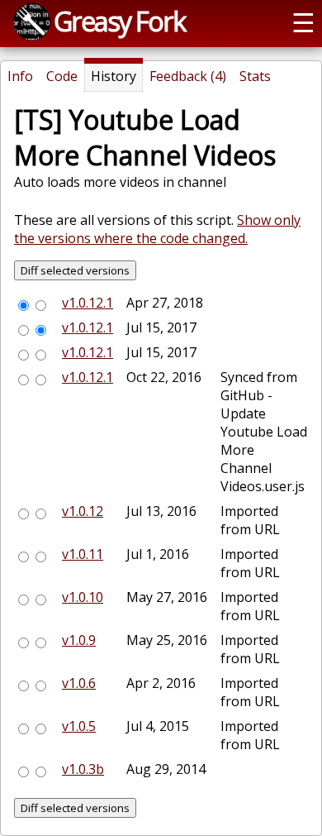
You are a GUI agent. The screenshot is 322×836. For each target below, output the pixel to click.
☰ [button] (303, 21)
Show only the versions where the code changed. (157, 229)
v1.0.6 (79, 683)
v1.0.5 (79, 726)
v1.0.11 (82, 554)
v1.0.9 (79, 640)
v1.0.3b (83, 769)
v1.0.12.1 (87, 303)
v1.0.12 (82, 511)
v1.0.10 (82, 597)
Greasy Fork (119, 20)
